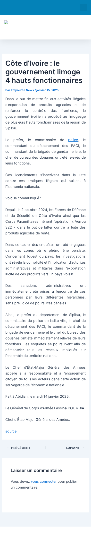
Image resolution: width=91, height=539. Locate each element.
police (73, 140)
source (11, 431)
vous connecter (44, 481)
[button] (83, 7)
